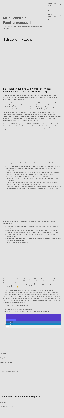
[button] (11, 320)
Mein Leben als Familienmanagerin (20, 396)
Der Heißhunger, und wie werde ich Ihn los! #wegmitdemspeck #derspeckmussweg (27, 90)
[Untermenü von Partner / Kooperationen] (60, 15)
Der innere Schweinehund (41, 311)
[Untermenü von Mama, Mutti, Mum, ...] (60, 4)
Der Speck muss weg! (25, 311)
